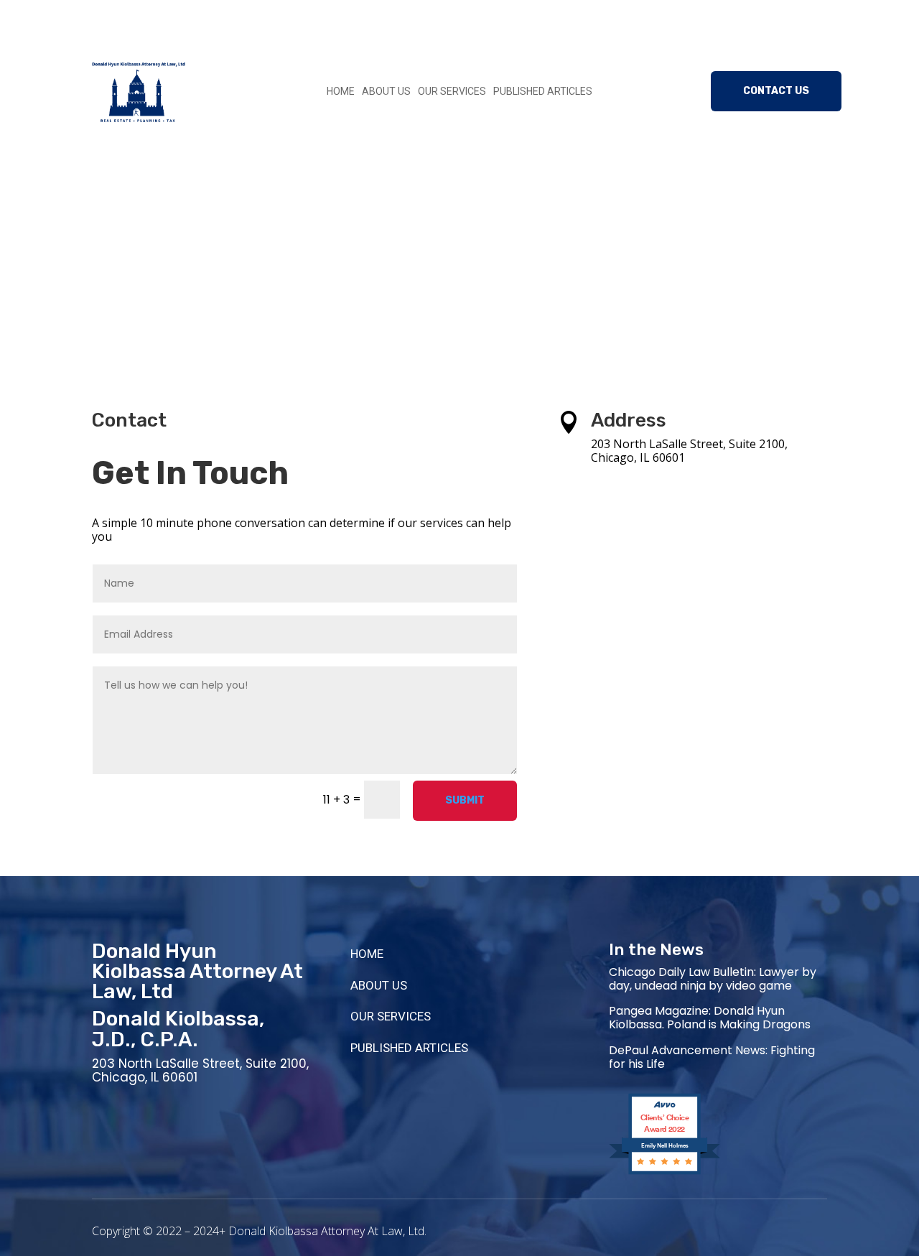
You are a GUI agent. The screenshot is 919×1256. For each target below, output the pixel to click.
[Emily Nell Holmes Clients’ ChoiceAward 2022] (664, 1173)
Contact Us (776, 91)
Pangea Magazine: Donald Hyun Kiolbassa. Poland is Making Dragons (710, 1018)
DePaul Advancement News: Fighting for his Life (712, 1057)
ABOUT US (386, 91)
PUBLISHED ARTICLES (542, 91)
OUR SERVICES (452, 91)
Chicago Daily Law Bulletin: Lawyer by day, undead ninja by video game (712, 979)
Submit (465, 800)
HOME (341, 91)
